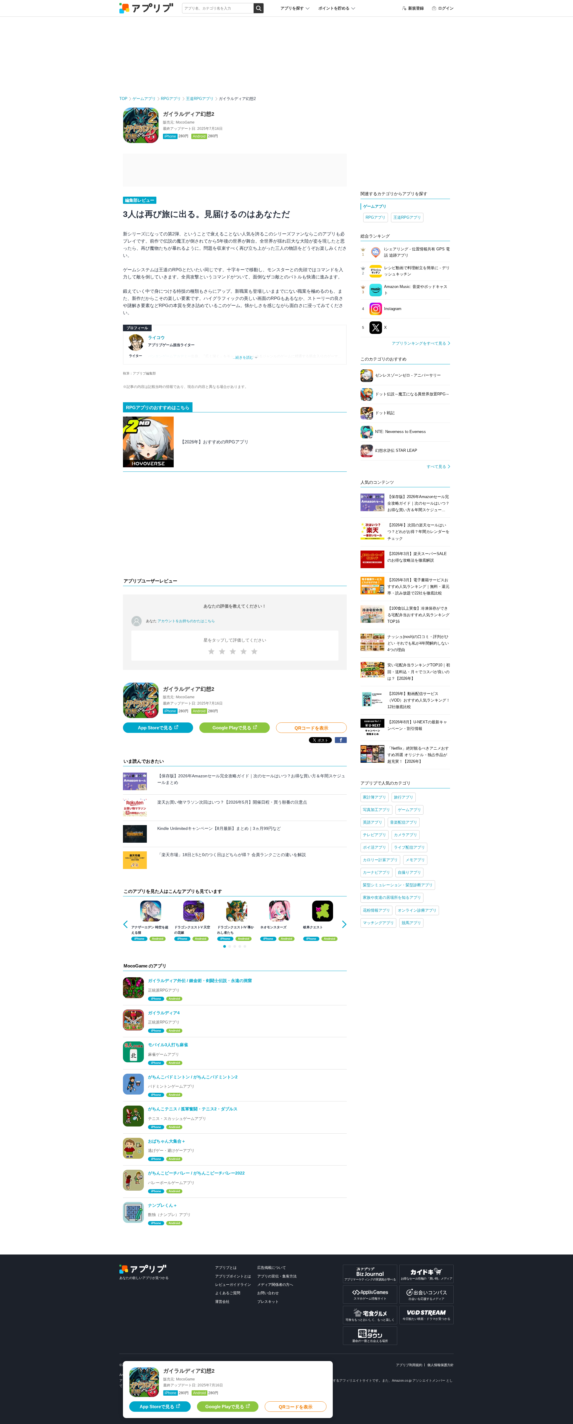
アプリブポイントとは (233, 1276)
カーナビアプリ (376, 872)
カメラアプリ (405, 835)
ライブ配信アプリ (409, 847)
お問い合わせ (268, 1293)
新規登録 (416, 8)
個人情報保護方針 (440, 1365)
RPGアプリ (171, 98)
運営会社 (222, 1302)
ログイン (446, 8)
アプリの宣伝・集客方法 (277, 1276)
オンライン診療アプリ (417, 910)
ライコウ (156, 337)
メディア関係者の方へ (275, 1285)
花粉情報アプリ (376, 910)
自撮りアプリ (409, 872)
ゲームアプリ (144, 98)
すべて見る (436, 466)
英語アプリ (372, 822)
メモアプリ (415, 860)
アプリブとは (226, 1268)
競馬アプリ (411, 923)
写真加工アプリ (376, 809)
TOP (123, 98)
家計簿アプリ (374, 797)
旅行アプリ (403, 797)
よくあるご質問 (227, 1293)
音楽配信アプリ (403, 822)
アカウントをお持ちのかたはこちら (186, 621)
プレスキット (268, 1302)
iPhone (170, 136)
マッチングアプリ (378, 923)
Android (199, 136)
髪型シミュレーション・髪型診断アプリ (398, 885)
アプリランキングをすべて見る (419, 343)
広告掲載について (271, 1268)
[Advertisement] (235, 526)
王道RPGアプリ (200, 98)
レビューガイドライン (233, 1285)
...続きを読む (243, 357)
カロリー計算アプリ (380, 860)
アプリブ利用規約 (409, 1365)
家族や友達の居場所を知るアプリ (392, 897)
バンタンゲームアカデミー (169, 356)
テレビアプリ (374, 835)
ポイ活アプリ (374, 847)
